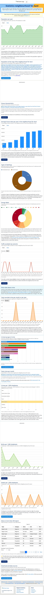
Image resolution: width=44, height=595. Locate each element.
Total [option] (7, 251)
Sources (33, 589)
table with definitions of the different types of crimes (19, 292)
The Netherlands (20, 589)
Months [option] (6, 300)
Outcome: (3, 251)
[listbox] (7, 251)
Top (39, 583)
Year (40, 526)
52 (38, 552)
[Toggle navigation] (26, 2)
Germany (19, 591)
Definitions (33, 591)
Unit (31, 526)
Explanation (4, 117)
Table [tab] (8, 22)
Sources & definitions (6, 578)
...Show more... (18, 75)
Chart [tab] (3, 22)
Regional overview (6, 78)
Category (17, 526)
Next (41, 552)
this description (30, 574)
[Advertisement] (22, 92)
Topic (3, 526)
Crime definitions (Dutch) (7, 367)
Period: (2, 300)
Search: (28, 524)
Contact (33, 592)
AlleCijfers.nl (27, 15)
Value (24, 526)
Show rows (5, 550)
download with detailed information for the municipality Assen (25, 237)
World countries (20, 592)
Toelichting (4, 159)
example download (18, 570)
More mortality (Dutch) (7, 516)
